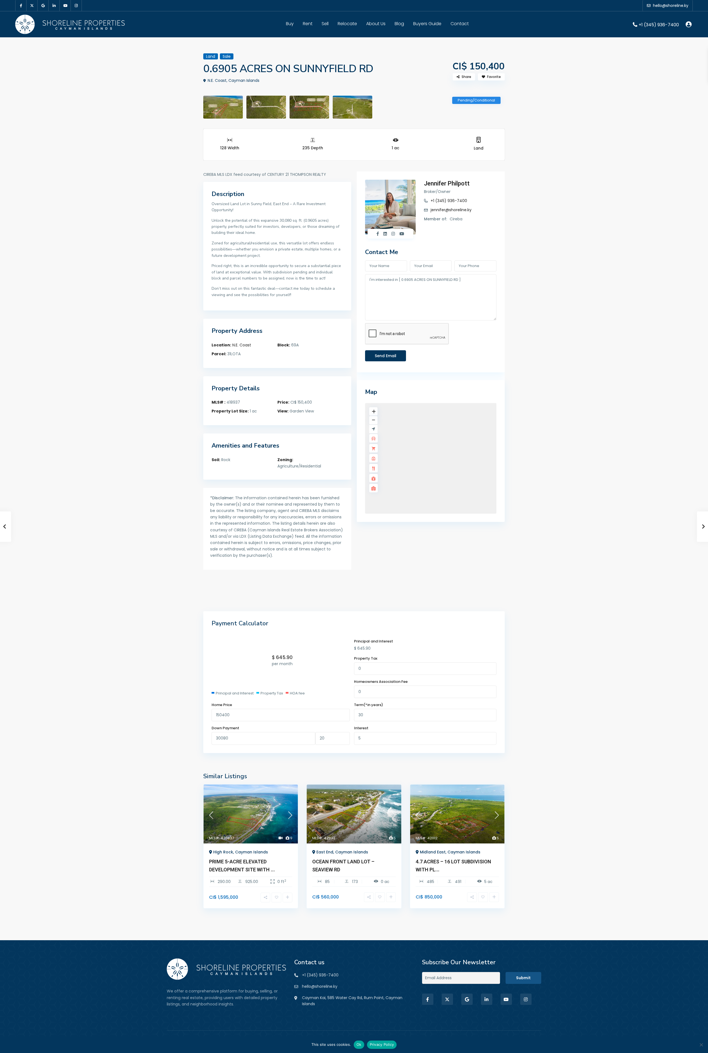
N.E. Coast (241, 345)
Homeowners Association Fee (381, 681)
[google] (43, 5)
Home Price (222, 704)
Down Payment (225, 728)
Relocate (347, 23)
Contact (460, 23)
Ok (358, 1044)
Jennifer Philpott (447, 183)
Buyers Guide (427, 23)
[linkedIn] (54, 5)
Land (478, 148)
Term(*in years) (368, 704)
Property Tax (365, 658)
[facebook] (21, 5)
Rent (308, 23)
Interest (361, 728)
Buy (290, 23)
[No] (701, 1044)
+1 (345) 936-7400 (659, 24)
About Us (376, 23)
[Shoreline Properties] (226, 968)
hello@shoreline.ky (319, 986)
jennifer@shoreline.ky (451, 210)
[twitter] (32, 5)
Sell (325, 23)
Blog (399, 23)
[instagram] (76, 5)
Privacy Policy (382, 1044)
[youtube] (65, 5)
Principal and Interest (373, 641)
